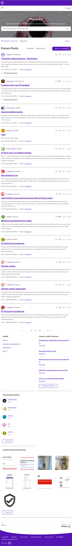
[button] (10, 463)
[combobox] (36, 28)
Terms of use (24, 537)
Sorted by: (30, 48)
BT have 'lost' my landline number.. (16, 153)
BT (9, 543)
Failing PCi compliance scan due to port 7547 (53, 370)
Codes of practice (36, 537)
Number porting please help (13, 289)
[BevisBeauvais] (10, 410)
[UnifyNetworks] (10, 402)
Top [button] (5, 525)
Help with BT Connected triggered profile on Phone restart (27, 198)
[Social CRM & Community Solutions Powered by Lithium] (66, 526)
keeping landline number (12, 112)
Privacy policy (49, 537)
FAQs (4, 340)
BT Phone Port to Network (12, 244)
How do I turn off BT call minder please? (51, 378)
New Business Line (9, 176)
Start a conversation (61, 48)
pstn (4, 351)
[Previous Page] (20, 331)
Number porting (8, 266)
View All (7, 441)
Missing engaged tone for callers (17, 221)
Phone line (28, 69)
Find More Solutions (48, 386)
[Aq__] (7, 426)
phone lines (6, 347)
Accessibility (59, 537)
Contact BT (5, 537)
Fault (3, 135)
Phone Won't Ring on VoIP (47, 351)
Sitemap (14, 537)
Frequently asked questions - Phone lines (19, 59)
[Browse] (2, 8)
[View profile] (3, 55)
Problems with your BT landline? (15, 85)
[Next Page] (52, 331)
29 (48, 331)
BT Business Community (9, 41)
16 (40, 331)
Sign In (68, 8)
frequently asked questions (11, 344)
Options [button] (67, 41)
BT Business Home (2, 2)
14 (31, 331)
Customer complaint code (9, 539)
